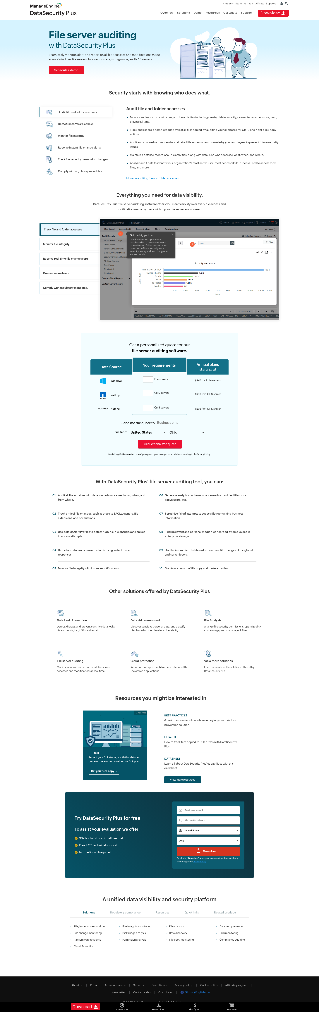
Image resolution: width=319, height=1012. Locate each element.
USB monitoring (229, 933)
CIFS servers (161, 392)
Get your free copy (103, 771)
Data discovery (178, 933)
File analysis (176, 926)
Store (238, 3)
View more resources (182, 779)
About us (77, 985)
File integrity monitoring (136, 926)
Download (270, 13)
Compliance (159, 985)
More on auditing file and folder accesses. (152, 178)
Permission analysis (134, 939)
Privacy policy (184, 985)
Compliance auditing (232, 939)
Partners (249, 3)
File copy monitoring (181, 939)
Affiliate (259, 3)
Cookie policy (209, 985)
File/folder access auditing (90, 926)
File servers (161, 379)
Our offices (165, 992)
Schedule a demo (66, 70)
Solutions (183, 12)
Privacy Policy (203, 454)
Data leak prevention (231, 926)
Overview (166, 12)
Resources (212, 12)
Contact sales (142, 992)
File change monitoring (88, 933)
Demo (198, 12)
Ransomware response (87, 939)
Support (246, 12)
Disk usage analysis (134, 933)
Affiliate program (236, 985)
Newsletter (119, 992)
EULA (93, 985)
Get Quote (230, 12)
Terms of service (115, 985)
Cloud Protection (84, 946)
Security (138, 985)
